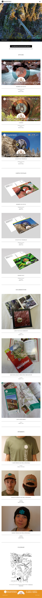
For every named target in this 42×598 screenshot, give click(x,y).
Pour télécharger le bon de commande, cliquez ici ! (21, 46)
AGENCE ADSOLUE (5, 595)
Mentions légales (37, 595)
